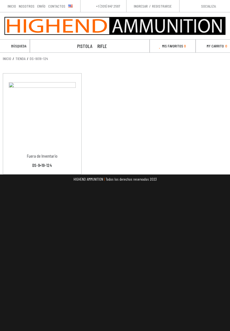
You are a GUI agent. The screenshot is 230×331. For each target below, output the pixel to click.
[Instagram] (220, 6)
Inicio (7, 58)
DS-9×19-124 (42, 165)
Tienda (20, 58)
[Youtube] (225, 6)
